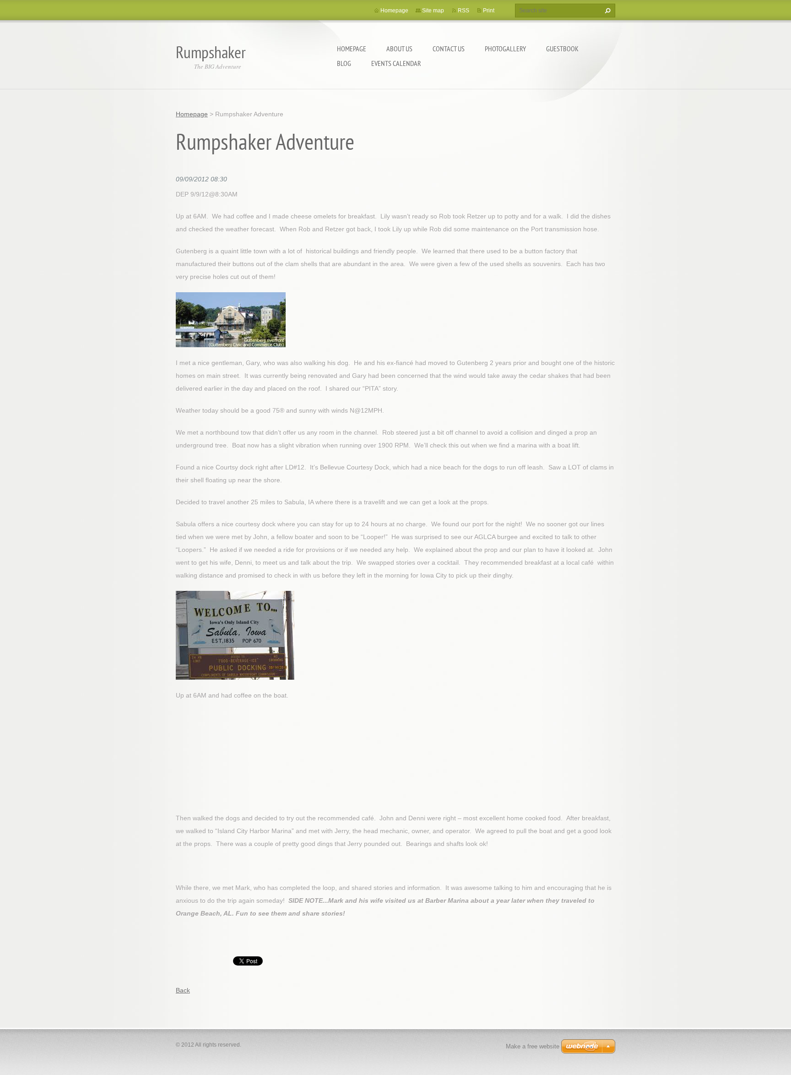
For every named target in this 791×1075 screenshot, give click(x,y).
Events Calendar (396, 63)
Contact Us (449, 48)
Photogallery (505, 48)
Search (606, 10)
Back (183, 990)
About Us (399, 48)
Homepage (351, 48)
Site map (433, 10)
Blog (344, 63)
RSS (463, 10)
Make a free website (532, 1046)
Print (488, 10)
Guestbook (562, 48)
